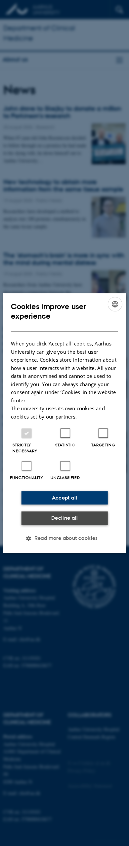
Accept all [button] (64, 498)
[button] (64, 538)
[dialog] (64, 423)
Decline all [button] (64, 518)
